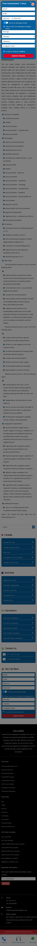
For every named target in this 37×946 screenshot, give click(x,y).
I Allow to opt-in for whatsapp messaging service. (18, 27)
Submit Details (18, 56)
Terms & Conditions (19, 51)
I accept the (15, 51)
